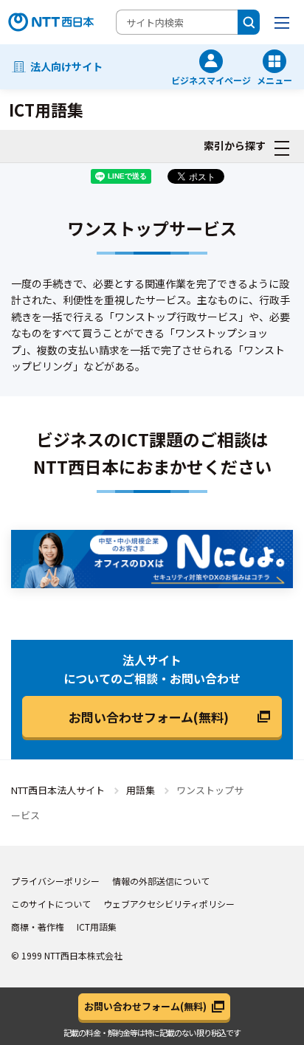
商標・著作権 (37, 926)
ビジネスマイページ (211, 79)
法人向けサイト (66, 66)
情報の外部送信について (161, 881)
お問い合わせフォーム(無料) (149, 717)
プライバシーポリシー (55, 881)
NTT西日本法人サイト (58, 790)
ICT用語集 (97, 926)
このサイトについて (51, 903)
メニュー (274, 79)
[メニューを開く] (282, 22)
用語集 (140, 790)
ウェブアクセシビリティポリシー (169, 903)
